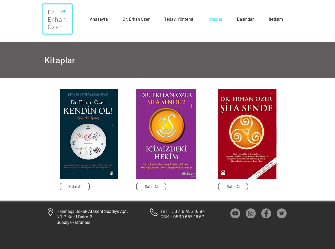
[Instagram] (251, 213)
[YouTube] (235, 213)
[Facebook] (266, 213)
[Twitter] (282, 213)
